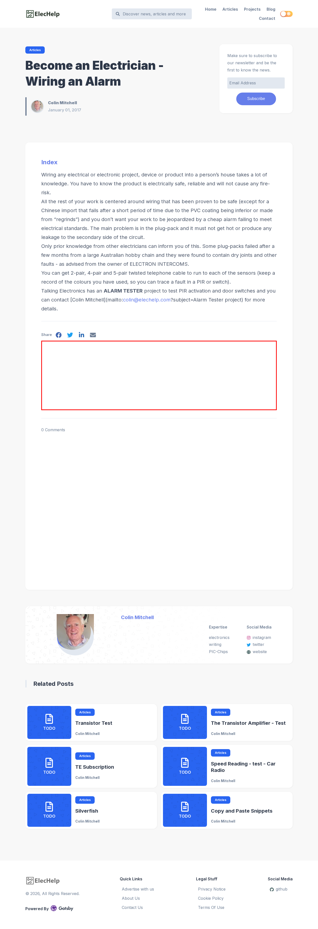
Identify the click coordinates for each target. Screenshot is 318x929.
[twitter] (70, 336)
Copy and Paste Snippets (242, 811)
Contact (267, 18)
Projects (252, 9)
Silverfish (86, 811)
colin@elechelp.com (147, 300)
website (260, 651)
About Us (131, 898)
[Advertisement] (160, 376)
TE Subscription (94, 767)
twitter (258, 644)
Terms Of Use (211, 907)
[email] (93, 336)
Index (49, 162)
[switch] (286, 14)
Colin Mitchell (137, 617)
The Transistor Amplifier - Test (248, 723)
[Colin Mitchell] (39, 106)
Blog (271, 9)
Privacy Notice (212, 889)
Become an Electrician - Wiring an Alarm (94, 73)
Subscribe (256, 99)
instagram (262, 637)
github (281, 889)
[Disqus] (159, 502)
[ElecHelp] (66, 14)
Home (210, 9)
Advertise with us (138, 889)
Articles (230, 9)
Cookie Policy (211, 898)
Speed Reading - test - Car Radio (243, 767)
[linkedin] (81, 336)
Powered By (37, 908)
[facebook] (59, 336)
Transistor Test (93, 723)
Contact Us (132, 907)
